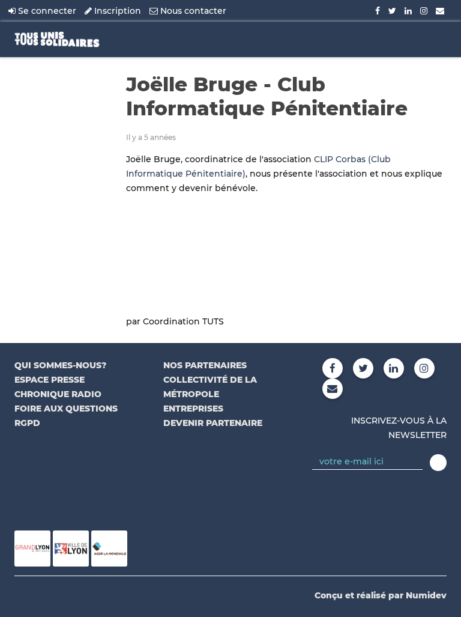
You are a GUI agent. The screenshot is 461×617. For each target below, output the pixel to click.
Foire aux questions (66, 408)
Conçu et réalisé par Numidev (381, 595)
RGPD (27, 423)
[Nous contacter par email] (440, 10)
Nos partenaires (205, 365)
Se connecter (46, 10)
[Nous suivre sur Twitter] (392, 10)
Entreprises (193, 408)
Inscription (116, 10)
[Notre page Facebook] (377, 10)
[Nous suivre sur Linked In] (408, 10)
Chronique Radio (57, 394)
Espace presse (49, 379)
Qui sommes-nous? (60, 365)
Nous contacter (192, 10)
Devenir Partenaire (212, 423)
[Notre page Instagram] (423, 10)
